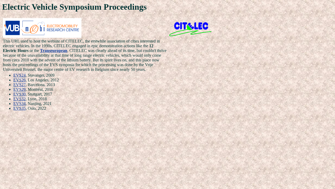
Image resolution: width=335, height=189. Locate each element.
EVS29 (19, 89)
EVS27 (19, 84)
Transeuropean (53, 50)
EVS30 (19, 94)
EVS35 (19, 108)
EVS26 (19, 80)
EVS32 (19, 99)
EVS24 (19, 75)
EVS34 (19, 103)
